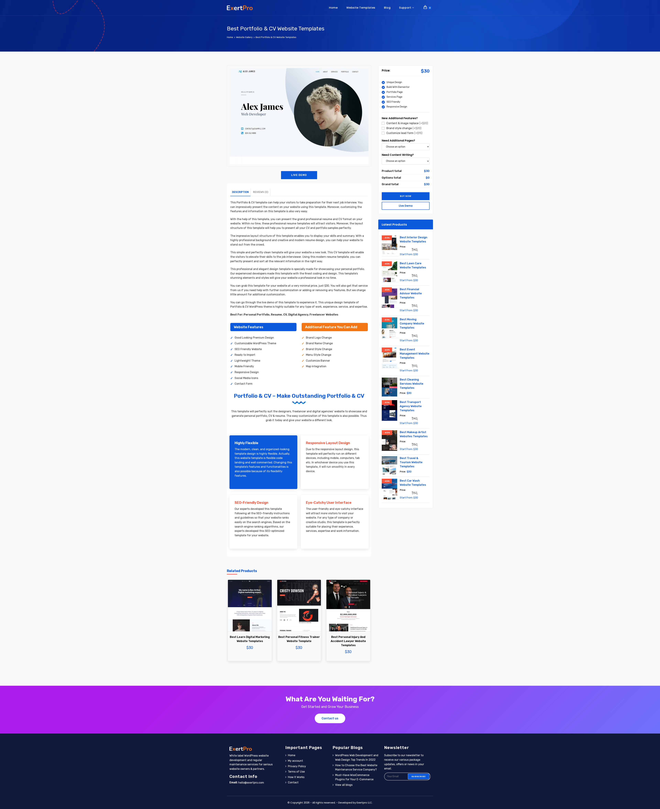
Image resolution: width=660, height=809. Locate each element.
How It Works (296, 777)
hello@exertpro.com (251, 782)
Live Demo (299, 175)
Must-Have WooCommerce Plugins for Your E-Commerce (354, 777)
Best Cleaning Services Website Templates (411, 383)
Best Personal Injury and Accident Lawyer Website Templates (348, 641)
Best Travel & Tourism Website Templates (411, 462)
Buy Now (250, 625)
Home (291, 755)
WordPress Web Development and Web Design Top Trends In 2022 (356, 757)
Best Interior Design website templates (413, 239)
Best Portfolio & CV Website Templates (276, 37)
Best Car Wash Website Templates (413, 482)
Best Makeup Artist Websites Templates (414, 434)
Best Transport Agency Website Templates (411, 406)
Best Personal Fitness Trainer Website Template (299, 639)
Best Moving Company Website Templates (412, 323)
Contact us (330, 718)
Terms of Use (296, 771)
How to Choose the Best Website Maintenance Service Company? (356, 767)
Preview (249, 615)
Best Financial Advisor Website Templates (411, 293)
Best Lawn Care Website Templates (413, 265)
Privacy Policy (297, 766)
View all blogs (344, 784)
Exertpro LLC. (364, 802)
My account (295, 760)
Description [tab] (240, 192)
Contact (293, 782)
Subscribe (418, 776)
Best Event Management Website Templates (414, 353)
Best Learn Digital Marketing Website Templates (250, 639)
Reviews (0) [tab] (260, 192)
